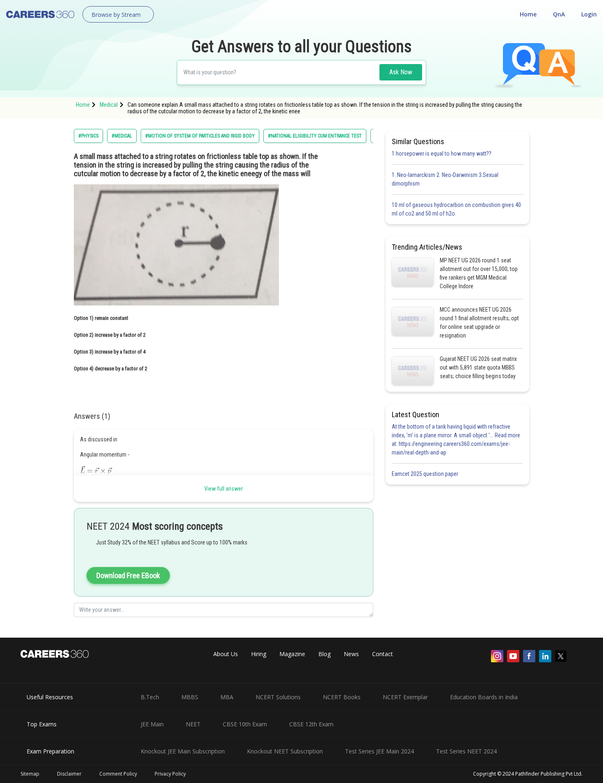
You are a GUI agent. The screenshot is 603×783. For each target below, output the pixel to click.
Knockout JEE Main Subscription (183, 751)
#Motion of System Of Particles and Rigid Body (200, 136)
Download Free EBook (128, 575)
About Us (225, 654)
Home (528, 14)
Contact (382, 654)
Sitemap (30, 773)
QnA (559, 14)
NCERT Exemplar (405, 697)
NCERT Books (342, 697)
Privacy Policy (170, 773)
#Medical (122, 136)
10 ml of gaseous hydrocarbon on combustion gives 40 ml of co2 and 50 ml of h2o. (456, 209)
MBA (226, 697)
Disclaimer (69, 773)
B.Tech (150, 697)
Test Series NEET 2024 (466, 751)
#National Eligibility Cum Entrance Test (315, 136)
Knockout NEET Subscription (285, 751)
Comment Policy (118, 773)
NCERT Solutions (278, 697)
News (351, 654)
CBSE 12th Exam (311, 724)
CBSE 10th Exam (245, 724)
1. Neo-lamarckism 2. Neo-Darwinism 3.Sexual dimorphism (445, 179)
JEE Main (152, 724)
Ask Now (400, 72)
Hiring (258, 654)
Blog (324, 654)
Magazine (292, 654)
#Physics (88, 136)
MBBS (189, 697)
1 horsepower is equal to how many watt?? (441, 153)
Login (589, 14)
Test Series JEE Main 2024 (379, 751)
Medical (109, 104)
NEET (193, 724)
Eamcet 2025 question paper (425, 474)
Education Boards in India (484, 697)
